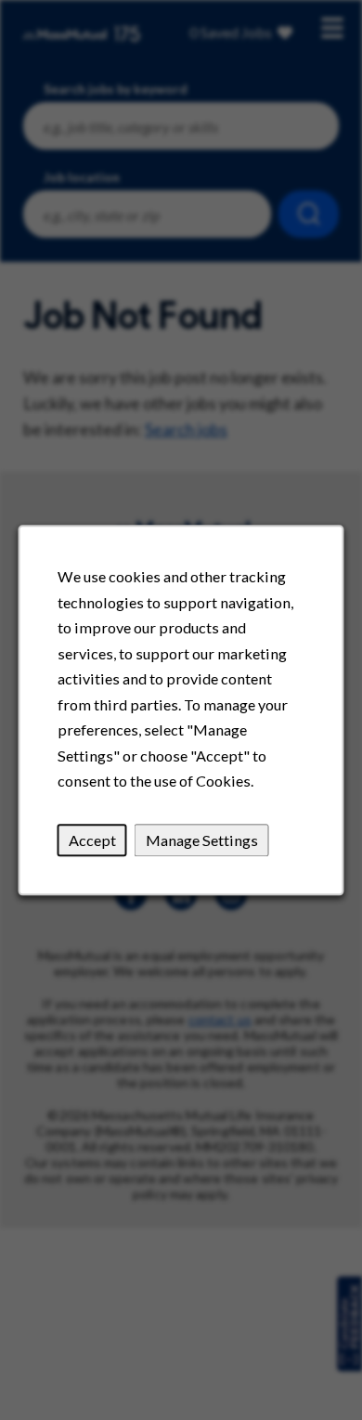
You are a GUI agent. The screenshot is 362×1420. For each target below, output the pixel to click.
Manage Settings (202, 840)
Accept (92, 840)
